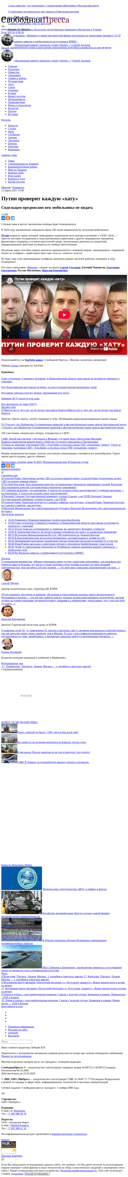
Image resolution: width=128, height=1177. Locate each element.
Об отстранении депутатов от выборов (23, 594)
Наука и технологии (19, 105)
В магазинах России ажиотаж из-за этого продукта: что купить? (53, 752)
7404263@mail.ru (19, 1125)
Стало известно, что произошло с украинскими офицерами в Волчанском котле (53, 5)
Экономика (14, 75)
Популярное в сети (12, 1006)
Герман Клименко (11, 652)
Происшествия (16, 102)
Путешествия (15, 81)
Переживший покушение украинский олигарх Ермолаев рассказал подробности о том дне (63, 541)
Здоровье (13, 90)
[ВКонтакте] (3, 218)
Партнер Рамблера (11, 1155)
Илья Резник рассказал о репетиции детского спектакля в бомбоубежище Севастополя (60, 544)
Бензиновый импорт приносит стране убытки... (42, 45)
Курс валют (14, 175)
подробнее (17, 1173)
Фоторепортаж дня (12, 663)
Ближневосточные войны (22, 166)
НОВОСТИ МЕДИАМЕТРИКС (19, 722)
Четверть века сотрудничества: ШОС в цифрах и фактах (75, 889)
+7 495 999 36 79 (16, 1113)
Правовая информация (21, 1026)
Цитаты (12, 143)
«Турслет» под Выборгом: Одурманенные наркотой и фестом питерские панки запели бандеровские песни (62, 427)
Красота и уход (16, 178)
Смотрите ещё (9, 475)
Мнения (32, 267)
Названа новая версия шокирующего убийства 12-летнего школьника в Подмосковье (49, 441)
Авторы (12, 137)
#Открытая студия (78, 462)
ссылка (14, 365)
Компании (14, 149)
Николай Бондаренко (55, 270)
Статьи (12, 128)
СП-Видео (14, 134)
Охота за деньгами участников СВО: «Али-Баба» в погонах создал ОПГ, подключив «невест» (61, 446)
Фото (11, 131)
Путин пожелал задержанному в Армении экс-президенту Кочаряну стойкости (56, 529)
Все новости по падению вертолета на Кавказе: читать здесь (51, 742)
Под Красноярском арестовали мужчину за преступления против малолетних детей (49, 387)
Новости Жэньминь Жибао (16, 865)
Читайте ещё (8, 407)
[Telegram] (13, 218)
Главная (12, 66)
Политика (13, 69)
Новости (13, 125)
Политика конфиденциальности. (78, 1170)
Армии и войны (17, 78)
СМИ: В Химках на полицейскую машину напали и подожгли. (53, 762)
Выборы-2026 (16, 172)
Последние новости (12, 514)
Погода (12, 111)
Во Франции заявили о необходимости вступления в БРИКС (46, 552)
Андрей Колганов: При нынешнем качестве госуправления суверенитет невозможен (61, 486)
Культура (13, 108)
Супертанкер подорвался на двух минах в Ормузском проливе (43, 11)
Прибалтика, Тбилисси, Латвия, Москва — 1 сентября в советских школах (48, 666)
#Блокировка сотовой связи (17, 462)
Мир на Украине (17, 169)
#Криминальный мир (55, 462)
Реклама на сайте (18, 1029)
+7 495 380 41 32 (16, 1128)
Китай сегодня (16, 181)
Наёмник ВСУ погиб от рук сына (20, 398)
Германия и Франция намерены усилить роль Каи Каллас (44, 520)
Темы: (11, 160)
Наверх (5, 1139)
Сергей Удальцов (70, 267)
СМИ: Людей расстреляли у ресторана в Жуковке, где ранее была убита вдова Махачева (51, 438)
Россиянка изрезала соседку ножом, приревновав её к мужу (35, 392)
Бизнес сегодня (16, 96)
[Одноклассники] (8, 218)
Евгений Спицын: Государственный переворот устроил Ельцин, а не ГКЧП (56, 498)
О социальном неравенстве (16, 561)
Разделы (6, 119)
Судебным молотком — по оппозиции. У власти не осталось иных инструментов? (62, 492)
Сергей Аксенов (81, 45)
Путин (5, 235)
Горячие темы (9, 155)
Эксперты (13, 140)
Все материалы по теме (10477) (19, 404)
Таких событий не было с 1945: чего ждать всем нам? (47, 732)
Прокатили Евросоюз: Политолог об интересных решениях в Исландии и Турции (55, 29)
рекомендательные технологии (69, 1134)
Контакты (13, 1035)
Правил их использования (16, 1056)
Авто (11, 84)
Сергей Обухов (9, 583)
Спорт (11, 87)
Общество (14, 72)
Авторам (13, 1032)
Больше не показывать (36, 1174)
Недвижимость (16, 99)
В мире (12, 93)
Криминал (18, 187)
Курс (4, 32)
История (13, 114)
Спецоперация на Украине (23, 163)
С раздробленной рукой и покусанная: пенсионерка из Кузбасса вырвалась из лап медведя (59, 47)
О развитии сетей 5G (13, 630)
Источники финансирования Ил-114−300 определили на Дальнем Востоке (54, 535)
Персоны (13, 146)
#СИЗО (38, 462)
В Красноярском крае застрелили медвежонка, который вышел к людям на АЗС (56, 538)
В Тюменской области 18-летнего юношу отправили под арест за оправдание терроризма (62, 532)
